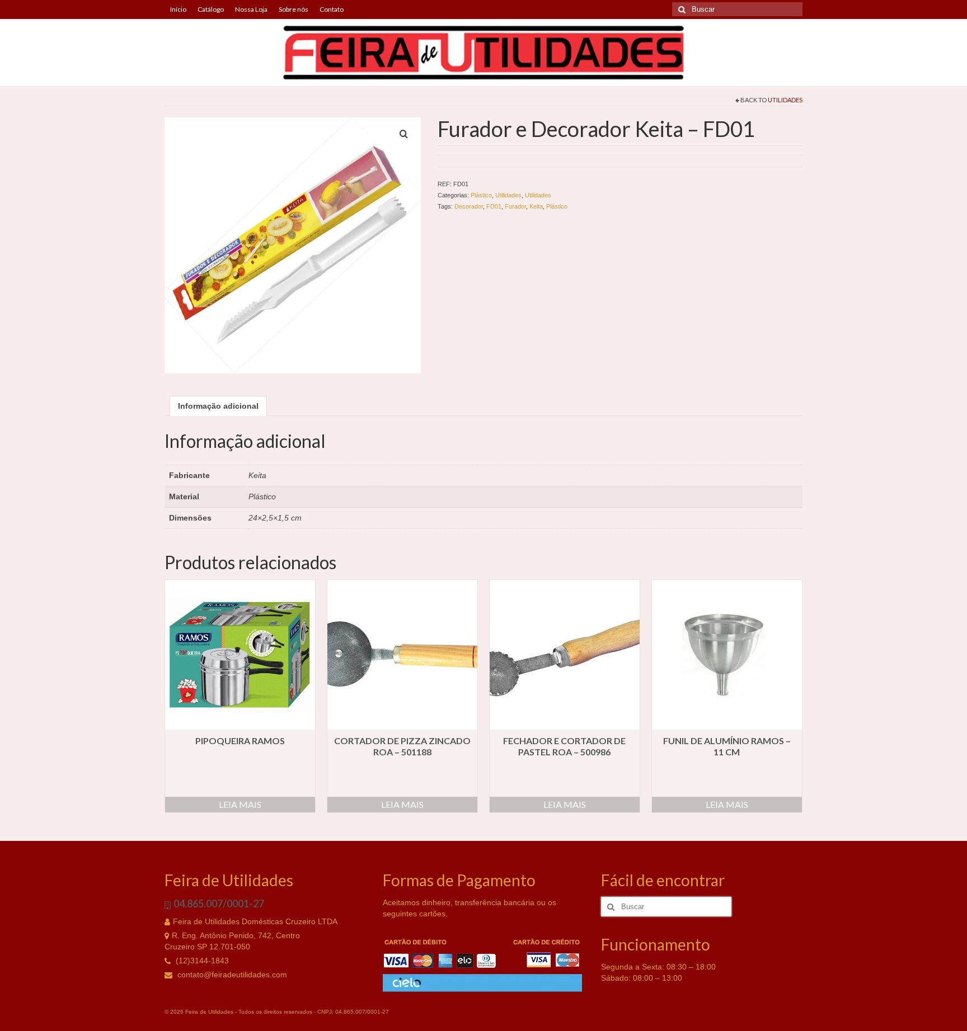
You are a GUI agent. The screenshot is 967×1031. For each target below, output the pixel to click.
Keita (536, 206)
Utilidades (785, 99)
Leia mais (240, 804)
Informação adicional (218, 405)
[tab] (218, 406)
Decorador (468, 206)
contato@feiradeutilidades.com (231, 974)
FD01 (493, 206)
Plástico (481, 195)
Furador (515, 206)
